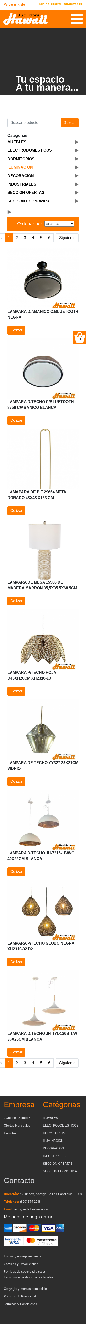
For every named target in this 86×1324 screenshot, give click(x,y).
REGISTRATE (73, 4)
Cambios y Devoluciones (21, 1264)
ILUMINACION (53, 1141)
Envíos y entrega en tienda (22, 1256)
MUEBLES (50, 1118)
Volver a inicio (14, 4)
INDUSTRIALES (54, 1156)
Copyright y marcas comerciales (26, 1289)
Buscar (70, 123)
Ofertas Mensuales (17, 1125)
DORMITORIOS (54, 1133)
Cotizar (16, 330)
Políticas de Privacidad (20, 1296)
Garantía (10, 1133)
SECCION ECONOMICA (60, 1171)
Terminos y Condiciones (20, 1304)
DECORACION (53, 1148)
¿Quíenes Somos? (17, 1118)
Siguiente (67, 238)
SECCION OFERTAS (58, 1163)
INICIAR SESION (50, 4)
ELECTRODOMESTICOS (61, 1125)
